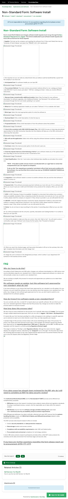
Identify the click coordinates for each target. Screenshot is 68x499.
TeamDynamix (34, 497)
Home (3, 2)
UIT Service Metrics (13, 2)
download (19, 16)
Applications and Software (21, 6)
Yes (18, 456)
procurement (27, 16)
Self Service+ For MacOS (12, 472)
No (23, 456)
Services (23, 2)
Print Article (10, 463)
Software (6, 16)
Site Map (42, 497)
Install (13, 16)
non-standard (37, 16)
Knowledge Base (33, 2)
